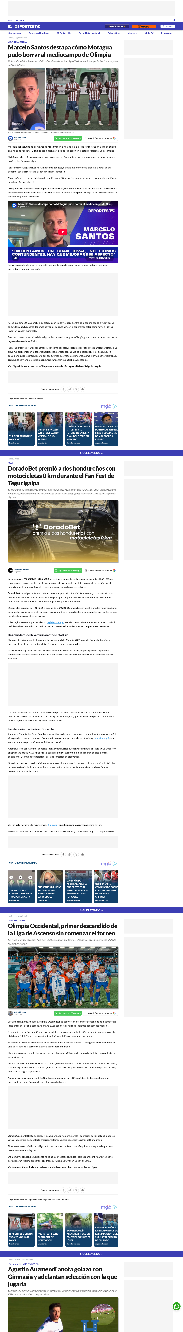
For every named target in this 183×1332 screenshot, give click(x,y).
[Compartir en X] (76, 389)
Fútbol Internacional (89, 33)
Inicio (10, 37)
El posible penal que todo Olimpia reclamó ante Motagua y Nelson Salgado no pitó (57, 366)
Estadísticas (114, 33)
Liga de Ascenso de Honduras (56, 1199)
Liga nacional (21, 37)
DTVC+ (10, 20)
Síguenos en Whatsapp (70, 138)
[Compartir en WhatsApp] (69, 389)
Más (17, 458)
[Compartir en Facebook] (63, 389)
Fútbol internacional (24, 1259)
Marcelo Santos (36, 398)
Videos (131, 33)
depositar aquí (101, 738)
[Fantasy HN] (144, 26)
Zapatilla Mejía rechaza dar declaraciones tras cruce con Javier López (59, 1167)
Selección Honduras (39, 33)
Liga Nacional (14, 33)
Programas (166, 33)
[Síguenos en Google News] (82, 389)
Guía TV (149, 33)
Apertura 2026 (35, 1199)
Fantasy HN (19, 20)
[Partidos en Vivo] (117, 26)
